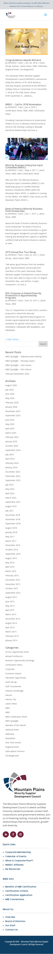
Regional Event (12, 69)
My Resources (12, 869)
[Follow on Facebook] (13, 834)
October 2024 (11, 445)
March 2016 (10, 571)
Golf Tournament (13, 686)
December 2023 (12, 471)
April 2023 (9, 493)
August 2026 (11, 385)
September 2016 (12, 554)
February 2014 (12, 636)
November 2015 (12, 584)
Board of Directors (15, 921)
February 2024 (12, 463)
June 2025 (9, 419)
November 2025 (12, 411)
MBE (35, 66)
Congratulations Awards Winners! (23, 60)
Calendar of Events (15, 856)
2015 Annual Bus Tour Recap (20, 252)
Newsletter (10, 738)
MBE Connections (14, 899)
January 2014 (11, 640)
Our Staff (10, 925)
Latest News (26, 66)
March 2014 (10, 631)
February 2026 (12, 402)
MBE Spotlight (11, 721)
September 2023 (12, 480)
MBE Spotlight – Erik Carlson (18, 369)
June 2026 (9, 393)
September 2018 (12, 523)
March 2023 (10, 497)
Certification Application (18, 895)
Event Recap (11, 682)
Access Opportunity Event (17, 652)
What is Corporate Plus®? (19, 860)
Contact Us (11, 929)
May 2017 (9, 536)
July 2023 (9, 484)
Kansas (15, 66)
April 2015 (9, 610)
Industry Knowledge (14, 690)
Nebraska (42, 66)
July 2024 (9, 454)
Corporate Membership (18, 852)
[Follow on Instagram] (20, 834)
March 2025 (10, 433)
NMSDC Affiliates (14, 864)
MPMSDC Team (15, 62)
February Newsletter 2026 (17, 373)
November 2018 (12, 519)
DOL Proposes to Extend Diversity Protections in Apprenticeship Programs (23, 295)
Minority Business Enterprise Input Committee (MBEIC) (24, 166)
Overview (10, 917)
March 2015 (10, 614)
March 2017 (10, 541)
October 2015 (11, 588)
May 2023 (9, 489)
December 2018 (12, 515)
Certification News (13, 110)
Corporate (10, 669)
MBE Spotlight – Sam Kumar (18, 365)
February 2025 (12, 437)
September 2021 (12, 502)
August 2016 (11, 558)
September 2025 (12, 415)
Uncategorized (26, 69)
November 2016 (12, 545)
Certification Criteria (16, 890)
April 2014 (9, 627)
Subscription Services (15, 751)
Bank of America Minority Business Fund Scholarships (24, 210)
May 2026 (9, 398)
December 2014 (12, 618)
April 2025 (9, 428)
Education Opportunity (15, 677)
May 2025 (9, 424)
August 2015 (11, 597)
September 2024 (12, 450)
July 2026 (9, 389)
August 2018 (11, 528)
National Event (12, 729)
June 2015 (9, 601)
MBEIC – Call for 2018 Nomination (23, 104)
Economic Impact (13, 673)
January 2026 (11, 407)
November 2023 (12, 476)
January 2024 (11, 467)
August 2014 (11, 623)
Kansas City (10, 699)
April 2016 (9, 566)
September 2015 (12, 592)
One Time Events (13, 742)
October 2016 (11, 549)
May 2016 (9, 562)
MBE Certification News (28, 173)
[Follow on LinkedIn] (6, 834)
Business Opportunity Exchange (19, 660)
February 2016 (12, 575)
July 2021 (9, 510)
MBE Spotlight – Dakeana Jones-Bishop (23, 356)
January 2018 (11, 532)
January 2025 (11, 441)
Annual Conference (14, 656)
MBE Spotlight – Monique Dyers (20, 361)
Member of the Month (15, 725)
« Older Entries (12, 339)
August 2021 (11, 506)
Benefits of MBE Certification (20, 886)
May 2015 (9, 605)
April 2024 (9, 458)
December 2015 (12, 579)
